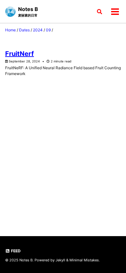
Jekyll (60, 260)
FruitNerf (19, 54)
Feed (15, 250)
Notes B (28, 11)
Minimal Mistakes (84, 260)
